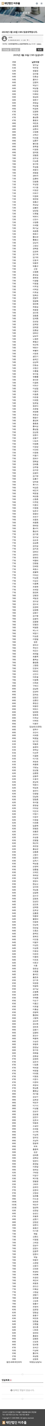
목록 (40, 49)
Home (16, 18)
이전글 (6, 49)
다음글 (16, 49)
